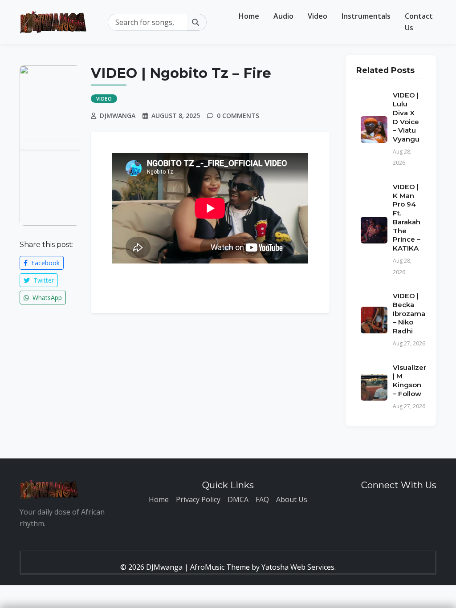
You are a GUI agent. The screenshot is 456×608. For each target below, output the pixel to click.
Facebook (44, 263)
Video (317, 16)
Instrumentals (366, 16)
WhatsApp (46, 297)
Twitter (43, 280)
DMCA (238, 499)
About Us (291, 499)
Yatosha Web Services (297, 567)
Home (249, 16)
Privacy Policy (198, 499)
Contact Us (419, 21)
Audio (283, 16)
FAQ (262, 499)
